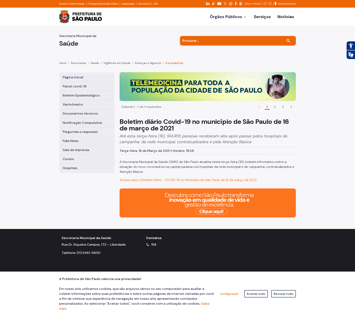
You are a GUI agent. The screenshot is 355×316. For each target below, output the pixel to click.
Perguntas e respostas (80, 132)
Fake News (70, 141)
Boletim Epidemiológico (81, 95)
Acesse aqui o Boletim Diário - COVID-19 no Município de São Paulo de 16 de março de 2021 (188, 180)
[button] (291, 106)
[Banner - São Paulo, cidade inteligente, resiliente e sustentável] (208, 203)
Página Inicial (73, 77)
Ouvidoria (144, 3)
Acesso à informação (72, 3)
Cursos (68, 159)
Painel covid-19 (74, 86)
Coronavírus (174, 63)
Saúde (95, 63)
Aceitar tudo (256, 294)
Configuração (229, 294)
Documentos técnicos (80, 113)
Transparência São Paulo (103, 3)
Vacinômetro (73, 104)
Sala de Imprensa (76, 150)
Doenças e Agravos (148, 63)
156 (155, 3)
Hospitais (70, 168)
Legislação (128, 3)
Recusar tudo (283, 294)
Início (63, 63)
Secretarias (78, 63)
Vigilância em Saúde (116, 63)
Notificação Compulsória (82, 123)
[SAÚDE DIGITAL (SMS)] (208, 86)
